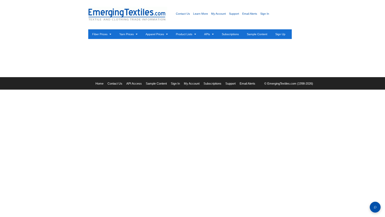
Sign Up (280, 34)
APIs (207, 34)
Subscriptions (230, 34)
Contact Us (183, 13)
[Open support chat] (375, 207)
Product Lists (184, 34)
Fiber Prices (99, 34)
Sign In (264, 13)
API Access (134, 83)
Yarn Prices (126, 34)
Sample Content (257, 34)
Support (234, 13)
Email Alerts (249, 13)
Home (99, 83)
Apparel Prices (155, 34)
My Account (218, 13)
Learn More (200, 13)
